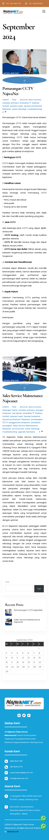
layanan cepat (16, 106)
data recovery (35, 99)
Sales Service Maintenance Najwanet (22, 398)
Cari (7, 582)
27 (29, 667)
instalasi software (10, 103)
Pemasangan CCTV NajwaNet (17, 91)
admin (5, 100)
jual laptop (17, 413)
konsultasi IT (25, 103)
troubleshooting (34, 109)
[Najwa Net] (13, 14)
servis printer (18, 428)
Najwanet (6, 109)
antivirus (24, 99)
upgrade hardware (26, 432)
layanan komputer (32, 416)
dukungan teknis (10, 410)
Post (14, 99)
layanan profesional (33, 106)
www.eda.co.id (13, 831)
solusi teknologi (19, 109)
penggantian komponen (19, 422)
